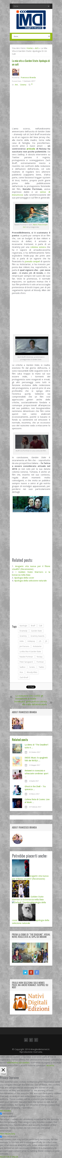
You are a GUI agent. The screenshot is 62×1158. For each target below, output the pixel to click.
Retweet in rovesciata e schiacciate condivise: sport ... (36, 773)
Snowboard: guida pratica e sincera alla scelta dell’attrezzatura (30, 703)
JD (46, 641)
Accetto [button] (50, 1065)
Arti (36, 48)
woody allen (32, 672)
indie (22, 641)
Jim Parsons (24, 646)
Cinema (23, 85)
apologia (23, 625)
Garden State (36, 631)
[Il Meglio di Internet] (31, 26)
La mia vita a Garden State (30, 651)
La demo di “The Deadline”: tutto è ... (37, 746)
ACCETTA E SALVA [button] (9, 1156)
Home (30, 48)
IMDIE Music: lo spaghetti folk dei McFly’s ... (36, 759)
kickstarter (37, 646)
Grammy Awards (37, 636)
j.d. (40, 641)
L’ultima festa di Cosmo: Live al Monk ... (37, 800)
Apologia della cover (24, 577)
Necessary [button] (5, 1110)
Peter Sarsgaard (26, 662)
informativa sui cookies (18, 1062)
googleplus (31, 972)
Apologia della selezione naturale (30, 580)
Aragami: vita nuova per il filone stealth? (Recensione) (31, 567)
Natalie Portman (26, 656)
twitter (41, 667)
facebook (36, 972)
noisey (39, 656)
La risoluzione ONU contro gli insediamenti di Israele (29, 697)
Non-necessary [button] (7, 1133)
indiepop (31, 641)
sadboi (22, 667)
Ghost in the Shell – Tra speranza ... (35, 787)
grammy (23, 636)
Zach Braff (24, 677)
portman (40, 662)
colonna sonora (38, 247)
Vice (21, 672)
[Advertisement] (31, 108)
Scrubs (32, 667)
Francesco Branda (28, 77)
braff (33, 625)
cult (40, 625)
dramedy (23, 631)
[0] (34, 85)
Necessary (7, 1113)
